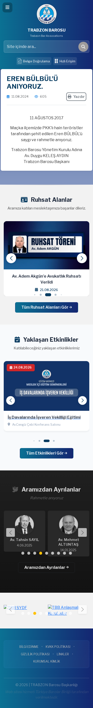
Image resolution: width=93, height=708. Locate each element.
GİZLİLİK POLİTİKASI (35, 654)
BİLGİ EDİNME (28, 647)
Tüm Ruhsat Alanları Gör (45, 307)
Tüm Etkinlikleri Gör (45, 453)
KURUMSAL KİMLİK (46, 661)
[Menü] (7, 7)
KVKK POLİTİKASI (58, 647)
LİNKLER (63, 654)
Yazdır (79, 96)
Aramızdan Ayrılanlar (45, 567)
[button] (82, 258)
